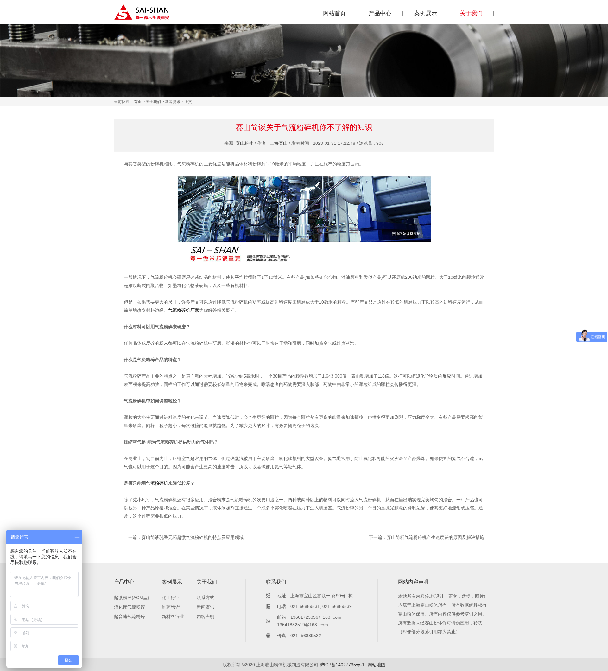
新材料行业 (173, 616)
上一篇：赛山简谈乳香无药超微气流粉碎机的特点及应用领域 (184, 537)
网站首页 (334, 13)
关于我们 (471, 13)
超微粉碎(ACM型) (131, 597)
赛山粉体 (244, 143)
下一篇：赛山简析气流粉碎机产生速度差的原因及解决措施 (426, 537)
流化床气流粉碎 (129, 607)
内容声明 (205, 616)
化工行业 (171, 597)
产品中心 (380, 13)
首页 (138, 101)
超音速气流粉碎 (129, 616)
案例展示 (425, 13)
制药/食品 (171, 607)
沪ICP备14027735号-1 (342, 664)
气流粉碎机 (157, 483)
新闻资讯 (172, 101)
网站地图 (376, 664)
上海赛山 (279, 143)
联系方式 (205, 597)
